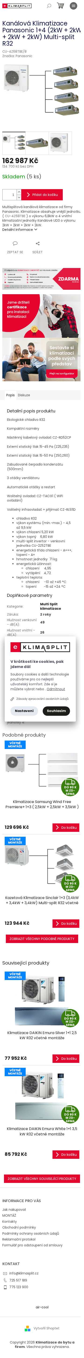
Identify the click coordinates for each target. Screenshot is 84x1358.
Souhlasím (56, 710)
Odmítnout (56, 689)
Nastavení (24, 710)
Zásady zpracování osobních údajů (42, 699)
